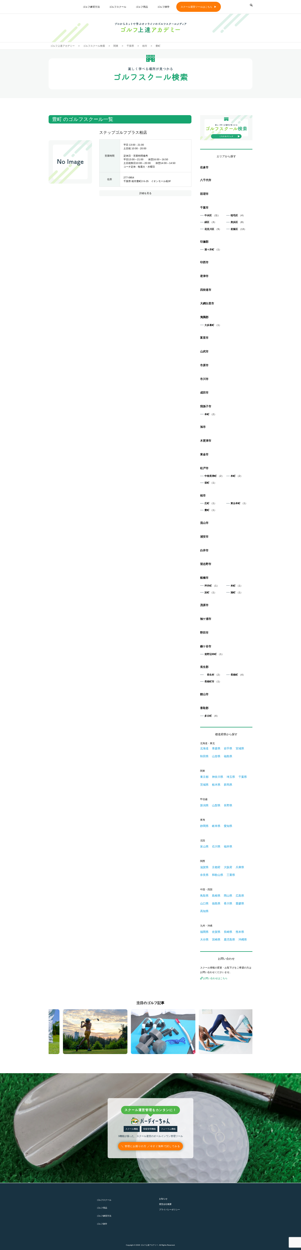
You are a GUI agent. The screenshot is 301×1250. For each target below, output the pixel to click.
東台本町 (239, 503)
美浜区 (238, 222)
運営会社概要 (165, 1204)
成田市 (204, 392)
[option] (83, 1032)
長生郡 (204, 666)
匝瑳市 (204, 193)
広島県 (240, 895)
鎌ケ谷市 (205, 646)
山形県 (216, 756)
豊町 (210, 510)
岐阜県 (216, 825)
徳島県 (216, 903)
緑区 (210, 222)
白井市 (204, 550)
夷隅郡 (204, 317)
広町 (210, 503)
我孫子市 (205, 406)
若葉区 (238, 229)
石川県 (216, 846)
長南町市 (212, 681)
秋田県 (204, 756)
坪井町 (211, 585)
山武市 (204, 351)
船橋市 (204, 577)
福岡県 (204, 931)
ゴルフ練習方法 (91, 6)
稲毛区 (238, 215)
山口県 (204, 903)
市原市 (204, 365)
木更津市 (205, 440)
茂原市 (204, 605)
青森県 (216, 748)
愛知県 (228, 825)
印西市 (204, 262)
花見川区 (212, 229)
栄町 (210, 482)
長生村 (212, 674)
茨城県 (204, 784)
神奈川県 (217, 776)
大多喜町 (212, 325)
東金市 (204, 454)
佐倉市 (204, 167)
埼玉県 (231, 776)
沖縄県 (242, 939)
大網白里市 (207, 303)
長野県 (228, 805)
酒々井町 (212, 249)
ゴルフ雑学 (163, 6)
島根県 (216, 895)
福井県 (228, 846)
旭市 (203, 426)
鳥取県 (204, 895)
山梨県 (216, 805)
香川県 (228, 903)
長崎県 (228, 931)
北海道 (204, 748)
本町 (210, 414)
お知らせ (163, 1199)
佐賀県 (216, 931)
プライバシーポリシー (169, 1209)
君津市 (204, 276)
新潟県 (204, 805)
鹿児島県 (229, 939)
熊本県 (240, 931)
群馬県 (228, 784)
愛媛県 (240, 903)
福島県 (228, 756)
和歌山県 (217, 874)
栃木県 (216, 784)
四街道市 (205, 289)
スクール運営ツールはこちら (196, 6)
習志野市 (205, 563)
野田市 (204, 632)
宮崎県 (216, 939)
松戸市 (204, 468)
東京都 (204, 776)
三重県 (231, 874)
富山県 (204, 846)
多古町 (211, 715)
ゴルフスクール (117, 6)
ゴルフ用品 (142, 6)
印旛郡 (204, 241)
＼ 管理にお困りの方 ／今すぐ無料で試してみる (150, 1146)
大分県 (204, 939)
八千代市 (205, 180)
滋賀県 (204, 867)
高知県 (204, 911)
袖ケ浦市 (205, 618)
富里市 (204, 337)
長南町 (238, 674)
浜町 (210, 592)
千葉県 (242, 776)
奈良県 (204, 874)
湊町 (237, 592)
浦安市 (204, 536)
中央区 (212, 215)
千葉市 (204, 207)
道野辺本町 (214, 654)
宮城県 (240, 748)
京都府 (216, 867)
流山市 (204, 522)
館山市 (204, 694)
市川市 (204, 378)
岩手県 (228, 748)
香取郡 (204, 708)
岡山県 (228, 895)
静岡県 (204, 825)
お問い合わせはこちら (215, 978)
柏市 (203, 495)
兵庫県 (240, 867)
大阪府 (228, 867)
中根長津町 (214, 475)
